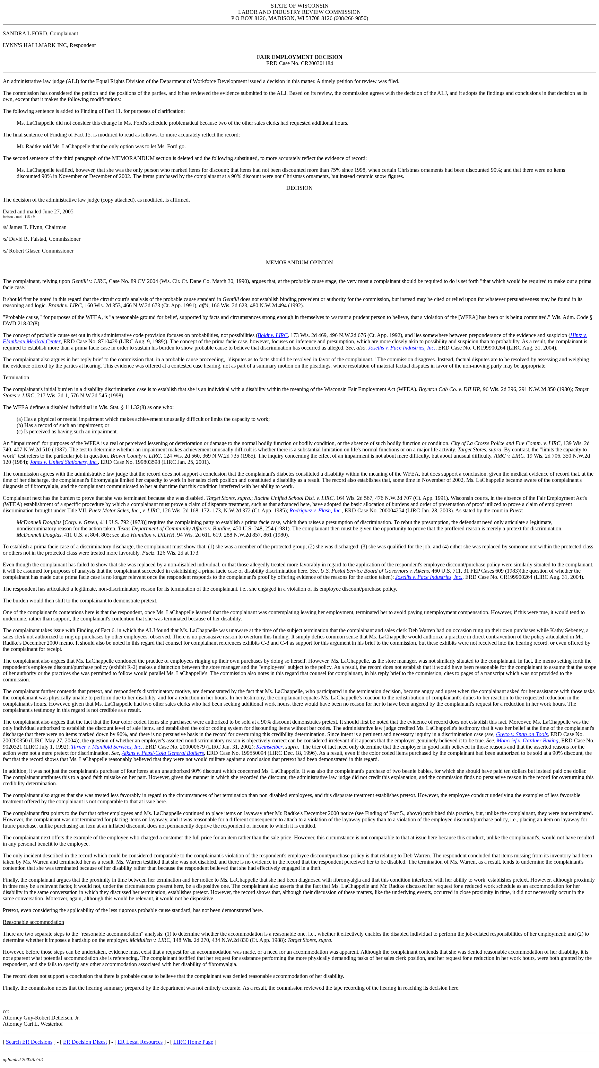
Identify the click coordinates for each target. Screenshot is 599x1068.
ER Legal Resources (140, 1042)
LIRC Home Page (193, 1042)
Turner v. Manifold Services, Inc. (106, 747)
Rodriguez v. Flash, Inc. (315, 510)
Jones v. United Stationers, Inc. (64, 462)
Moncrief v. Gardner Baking (527, 740)
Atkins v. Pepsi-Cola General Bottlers (163, 753)
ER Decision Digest (85, 1042)
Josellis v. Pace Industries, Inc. (401, 348)
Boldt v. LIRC (273, 335)
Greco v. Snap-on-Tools (522, 734)
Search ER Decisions (29, 1042)
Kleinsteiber (269, 747)
